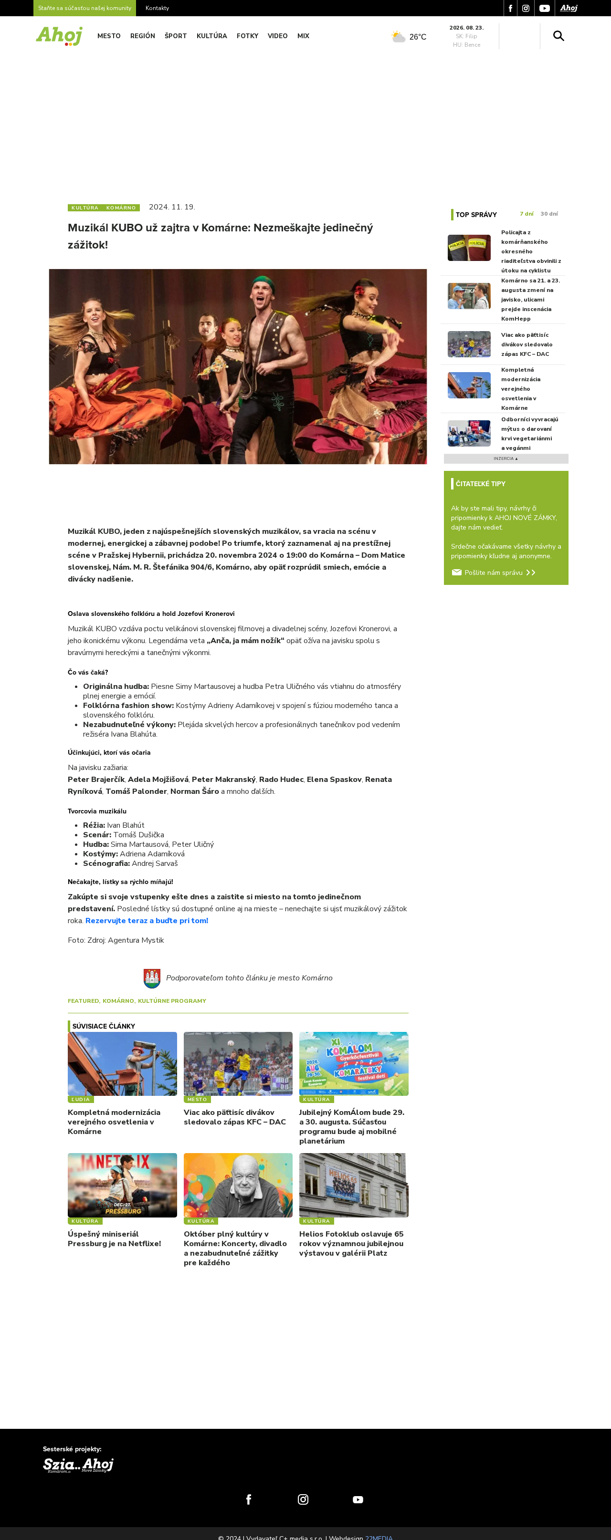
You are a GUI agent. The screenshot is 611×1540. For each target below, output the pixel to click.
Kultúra (212, 36)
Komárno (118, 1001)
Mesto (109, 36)
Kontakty (157, 8)
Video (278, 36)
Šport (176, 36)
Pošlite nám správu (494, 572)
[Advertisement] (305, 123)
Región (142, 36)
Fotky (247, 36)
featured (83, 1001)
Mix (303, 36)
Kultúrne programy (172, 1001)
